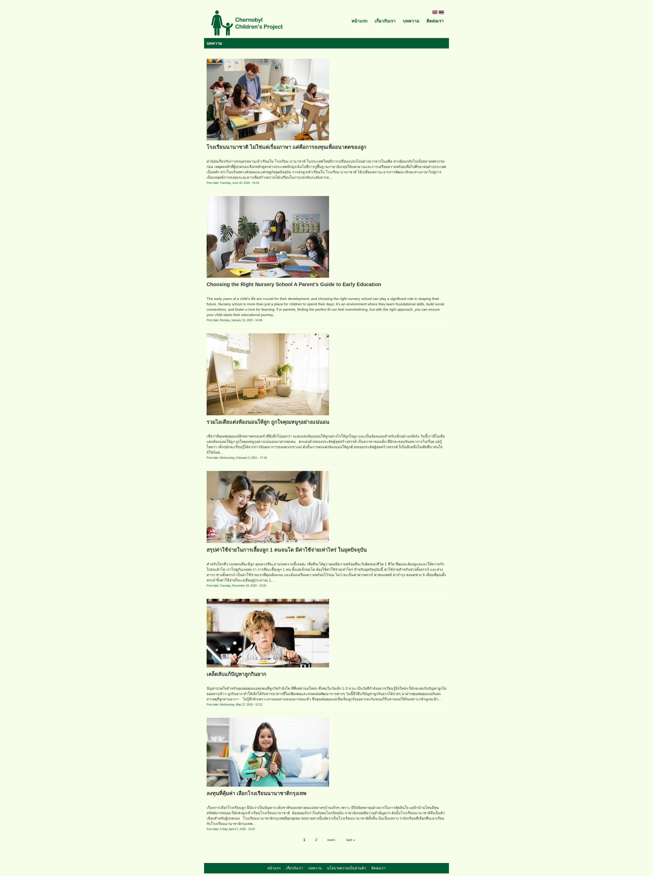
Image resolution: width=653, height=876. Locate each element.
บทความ (411, 21)
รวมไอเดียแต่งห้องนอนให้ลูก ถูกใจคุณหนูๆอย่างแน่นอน (268, 422)
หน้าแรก (359, 21)
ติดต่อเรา (435, 21)
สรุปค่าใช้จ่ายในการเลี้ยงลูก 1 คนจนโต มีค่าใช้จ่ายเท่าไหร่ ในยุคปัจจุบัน (287, 550)
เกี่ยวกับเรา (385, 21)
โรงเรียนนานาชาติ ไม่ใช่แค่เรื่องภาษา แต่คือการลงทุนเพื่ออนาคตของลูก (286, 147)
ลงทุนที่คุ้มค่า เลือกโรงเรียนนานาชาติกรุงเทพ (256, 793)
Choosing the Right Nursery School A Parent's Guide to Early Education (294, 284)
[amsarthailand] (247, 23)
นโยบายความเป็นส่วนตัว (346, 868)
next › (331, 840)
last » (350, 840)
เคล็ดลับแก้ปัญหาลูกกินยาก (236, 674)
